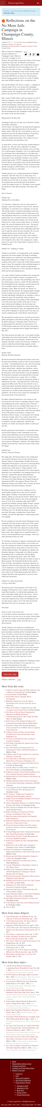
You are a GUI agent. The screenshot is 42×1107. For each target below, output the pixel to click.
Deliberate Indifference (24, 1008)
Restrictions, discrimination (13, 1043)
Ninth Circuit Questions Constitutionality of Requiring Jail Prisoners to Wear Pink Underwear (21, 850)
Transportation (22, 1050)
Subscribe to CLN (22, 1088)
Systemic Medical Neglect (21, 1032)
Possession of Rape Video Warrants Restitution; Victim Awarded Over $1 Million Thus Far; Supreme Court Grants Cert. (23, 727)
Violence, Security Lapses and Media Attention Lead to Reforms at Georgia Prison (23, 691)
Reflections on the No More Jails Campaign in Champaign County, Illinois (20, 846)
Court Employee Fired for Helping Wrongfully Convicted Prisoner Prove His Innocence (21, 788)
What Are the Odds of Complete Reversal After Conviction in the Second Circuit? (21, 709)
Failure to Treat (17, 997)
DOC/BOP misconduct (28, 970)
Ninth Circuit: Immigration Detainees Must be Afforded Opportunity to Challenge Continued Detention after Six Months (20, 871)
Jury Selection (23, 979)
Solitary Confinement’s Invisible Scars (18, 860)
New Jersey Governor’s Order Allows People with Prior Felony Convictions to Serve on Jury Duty (22, 1038)
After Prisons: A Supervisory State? (17, 934)
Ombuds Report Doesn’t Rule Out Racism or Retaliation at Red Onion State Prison (20, 991)
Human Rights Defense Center (21, 1064)
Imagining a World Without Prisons (17, 925)
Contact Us (19, 1074)
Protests (35, 46)
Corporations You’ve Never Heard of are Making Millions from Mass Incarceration (21, 951)
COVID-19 (27, 1021)
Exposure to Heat (27, 1006)
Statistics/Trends (19, 986)
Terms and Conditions (22, 1078)
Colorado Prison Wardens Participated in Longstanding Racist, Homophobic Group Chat (21, 967)
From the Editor (11, 694)
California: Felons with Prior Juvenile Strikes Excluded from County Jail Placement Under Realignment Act (20, 734)
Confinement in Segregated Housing (25, 1034)
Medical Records (19, 1021)
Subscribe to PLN (22, 1086)
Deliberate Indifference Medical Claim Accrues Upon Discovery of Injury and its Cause (23, 822)
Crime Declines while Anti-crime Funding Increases (22, 903)
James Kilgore (23, 42)
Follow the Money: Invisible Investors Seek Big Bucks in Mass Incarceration (21, 937)
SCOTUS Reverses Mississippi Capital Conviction (22, 975)
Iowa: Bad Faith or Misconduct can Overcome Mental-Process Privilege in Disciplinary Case (20, 760)
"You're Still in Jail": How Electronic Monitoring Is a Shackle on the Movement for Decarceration (23, 928)
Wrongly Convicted (18, 1070)
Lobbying (29, 46)
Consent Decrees (31, 1050)
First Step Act (32, 1032)
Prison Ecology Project (23, 1083)
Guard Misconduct (17, 970)
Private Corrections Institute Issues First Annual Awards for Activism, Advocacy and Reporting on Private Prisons (22, 827)
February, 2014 (12, 44)
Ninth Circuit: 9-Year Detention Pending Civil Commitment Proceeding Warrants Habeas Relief (21, 722)
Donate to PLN (21, 1092)
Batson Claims (32, 979)
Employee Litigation (27, 972)
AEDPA (29, 977)
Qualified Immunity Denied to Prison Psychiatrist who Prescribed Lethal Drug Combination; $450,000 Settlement (23, 783)
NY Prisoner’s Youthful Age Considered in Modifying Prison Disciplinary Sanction (19, 795)
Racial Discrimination (14, 46)
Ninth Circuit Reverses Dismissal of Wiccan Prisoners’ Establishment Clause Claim (20, 813)
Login (19, 680)
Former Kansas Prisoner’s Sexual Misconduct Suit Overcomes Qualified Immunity (22, 837)
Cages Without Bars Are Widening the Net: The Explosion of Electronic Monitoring (21, 917)
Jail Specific (14, 1050)
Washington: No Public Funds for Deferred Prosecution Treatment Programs (19, 886)
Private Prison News (23, 1095)
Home (14, 1061)
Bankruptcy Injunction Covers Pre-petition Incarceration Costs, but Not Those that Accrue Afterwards (21, 703)
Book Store (20, 1090)
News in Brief (10, 907)
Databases (8, 1023)
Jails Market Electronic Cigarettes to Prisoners (20, 898)
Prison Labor (18, 1006)
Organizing (23, 46)
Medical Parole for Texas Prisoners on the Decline (22, 776)
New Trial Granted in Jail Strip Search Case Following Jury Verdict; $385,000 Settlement (20, 748)
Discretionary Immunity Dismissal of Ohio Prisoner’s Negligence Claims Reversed (23, 877)
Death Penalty (27, 986)
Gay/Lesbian (18, 972)
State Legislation (33, 1041)
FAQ (17, 1076)
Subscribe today (8, 13)
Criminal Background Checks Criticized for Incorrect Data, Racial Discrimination (23, 833)
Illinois (9, 48)
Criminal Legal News (19, 1066)
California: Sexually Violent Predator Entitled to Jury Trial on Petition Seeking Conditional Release (23, 773)
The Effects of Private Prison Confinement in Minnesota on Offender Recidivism (20, 713)
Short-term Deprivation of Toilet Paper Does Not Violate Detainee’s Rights (21, 890)
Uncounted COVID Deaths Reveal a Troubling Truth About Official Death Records (22, 1018)
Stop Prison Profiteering (23, 1080)
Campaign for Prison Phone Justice (23, 1068)
